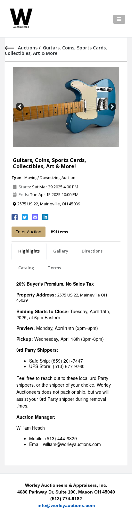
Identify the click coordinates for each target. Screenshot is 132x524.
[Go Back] (11, 48)
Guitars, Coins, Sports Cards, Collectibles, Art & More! (49, 163)
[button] (20, 107)
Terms (54, 268)
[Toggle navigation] (119, 19)
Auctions (28, 48)
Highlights (29, 251)
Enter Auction (28, 232)
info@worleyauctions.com (66, 505)
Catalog (26, 268)
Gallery (60, 251)
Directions (92, 251)
